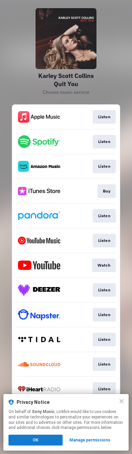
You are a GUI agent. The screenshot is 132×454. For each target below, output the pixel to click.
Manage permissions (89, 440)
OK (35, 440)
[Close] (121, 401)
